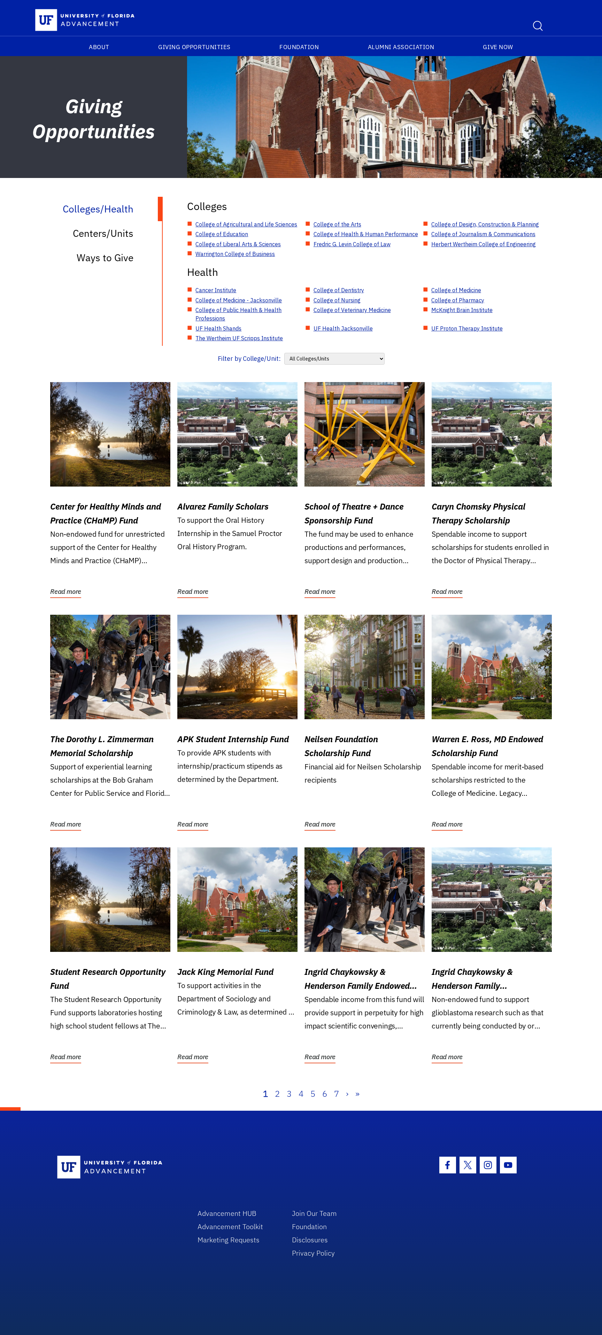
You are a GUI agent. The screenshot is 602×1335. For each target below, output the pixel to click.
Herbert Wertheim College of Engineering (483, 244)
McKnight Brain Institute (462, 309)
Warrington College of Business (235, 253)
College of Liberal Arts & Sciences (238, 244)
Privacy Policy (313, 1253)
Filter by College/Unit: (249, 359)
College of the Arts (337, 224)
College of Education (221, 234)
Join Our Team (314, 1213)
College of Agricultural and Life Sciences (246, 224)
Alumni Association (401, 47)
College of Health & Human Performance (366, 234)
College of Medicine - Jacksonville (238, 300)
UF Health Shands (218, 328)
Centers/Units (103, 233)
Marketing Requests (229, 1239)
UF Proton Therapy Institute (467, 328)
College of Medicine (456, 290)
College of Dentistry (339, 290)
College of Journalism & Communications (483, 234)
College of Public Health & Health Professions (238, 314)
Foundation (299, 47)
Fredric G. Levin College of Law (352, 244)
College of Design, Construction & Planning (485, 224)
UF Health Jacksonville (343, 328)
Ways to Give (105, 257)
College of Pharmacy (457, 300)
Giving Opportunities (194, 47)
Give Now (498, 47)
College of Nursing (337, 300)
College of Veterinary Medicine (352, 309)
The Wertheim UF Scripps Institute (239, 338)
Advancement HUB (227, 1213)
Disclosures (310, 1239)
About (99, 47)
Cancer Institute (215, 290)
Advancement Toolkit (230, 1226)
